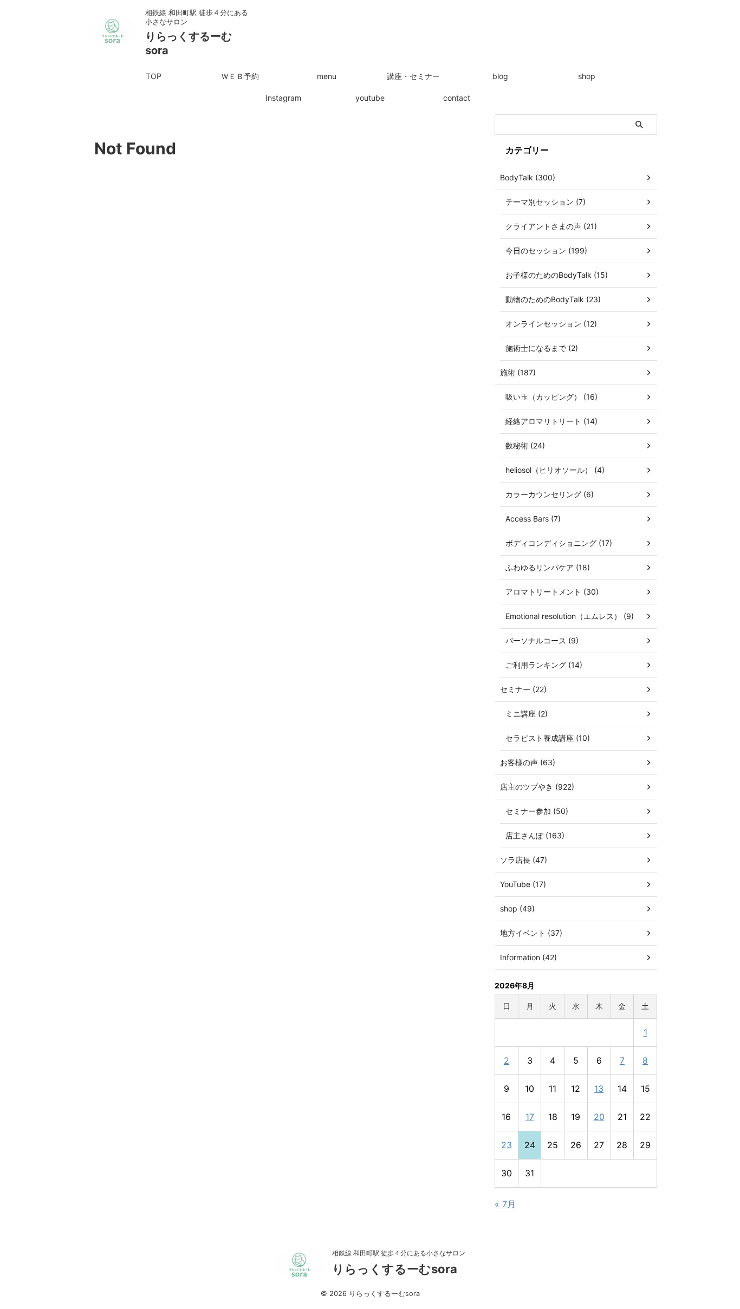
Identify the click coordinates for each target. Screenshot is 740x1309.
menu (326, 76)
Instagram (283, 97)
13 (598, 1088)
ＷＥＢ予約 (240, 76)
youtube (370, 97)
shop (586, 76)
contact (456, 97)
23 (506, 1144)
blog (500, 76)
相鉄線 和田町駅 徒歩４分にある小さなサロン (398, 1253)
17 (529, 1116)
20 (599, 1116)
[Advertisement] (283, 242)
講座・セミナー (413, 76)
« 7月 (505, 1204)
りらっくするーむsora (394, 1269)
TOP (153, 76)
